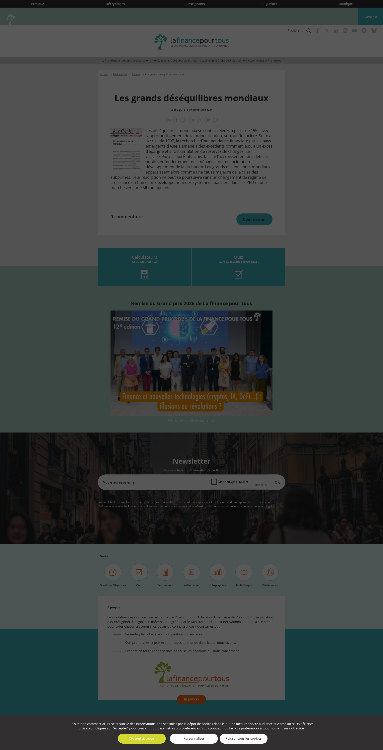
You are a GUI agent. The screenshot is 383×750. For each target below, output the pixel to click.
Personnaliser (194, 738)
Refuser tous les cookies (243, 738)
